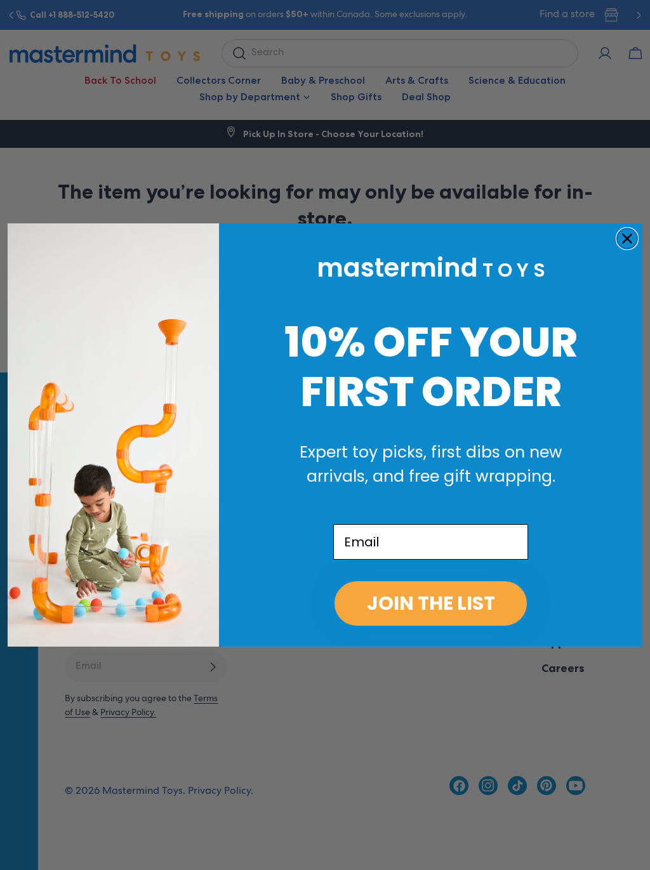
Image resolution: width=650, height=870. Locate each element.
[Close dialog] (627, 238)
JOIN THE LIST (431, 603)
